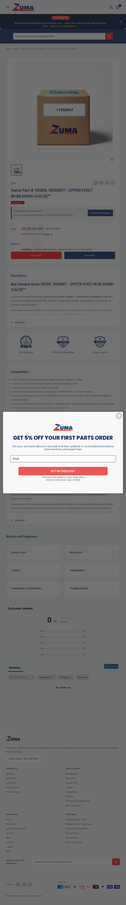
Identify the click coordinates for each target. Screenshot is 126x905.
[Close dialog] (119, 415)
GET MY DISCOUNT (63, 471)
